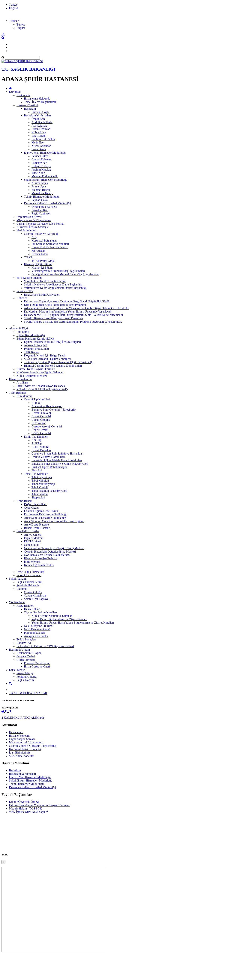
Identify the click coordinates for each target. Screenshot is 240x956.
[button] (14, 20)
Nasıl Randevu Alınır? (37, 629)
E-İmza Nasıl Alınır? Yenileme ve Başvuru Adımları (39, 805)
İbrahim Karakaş (41, 169)
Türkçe (13, 4)
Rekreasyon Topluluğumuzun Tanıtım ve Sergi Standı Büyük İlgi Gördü (67, 301)
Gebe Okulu (31, 507)
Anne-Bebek (24, 500)
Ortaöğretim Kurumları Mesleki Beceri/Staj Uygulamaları (65, 274)
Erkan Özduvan (41, 129)
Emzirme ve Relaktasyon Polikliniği (45, 514)
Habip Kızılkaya (41, 166)
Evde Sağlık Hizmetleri (30, 571)
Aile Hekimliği (40, 446)
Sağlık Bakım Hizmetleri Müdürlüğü (45, 179)
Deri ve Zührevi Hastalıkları (48, 456)
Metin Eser (38, 142)
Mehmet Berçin (41, 189)
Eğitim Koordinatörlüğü (30, 335)
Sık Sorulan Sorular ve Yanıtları (50, 243)
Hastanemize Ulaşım (28, 653)
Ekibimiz (21, 588)
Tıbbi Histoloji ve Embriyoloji (49, 490)
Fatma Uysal (39, 186)
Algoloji (36, 402)
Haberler (21, 298)
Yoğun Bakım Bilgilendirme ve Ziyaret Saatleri (59, 619)
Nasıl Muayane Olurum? (38, 626)
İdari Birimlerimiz (27, 230)
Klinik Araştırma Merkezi (31, 375)
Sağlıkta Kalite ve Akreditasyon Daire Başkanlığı (53, 284)
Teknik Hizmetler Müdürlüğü (41, 196)
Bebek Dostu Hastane (37, 527)
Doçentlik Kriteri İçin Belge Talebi (44, 355)
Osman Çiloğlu (41, 112)
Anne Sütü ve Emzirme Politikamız (45, 517)
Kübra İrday (39, 132)
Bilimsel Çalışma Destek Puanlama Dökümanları (53, 365)
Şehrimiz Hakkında (27, 585)
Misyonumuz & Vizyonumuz (33, 220)
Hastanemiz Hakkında (37, 98)
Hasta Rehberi (24, 605)
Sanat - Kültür (24, 291)
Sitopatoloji (38, 497)
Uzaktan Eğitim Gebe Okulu (41, 511)
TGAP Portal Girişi (43, 260)
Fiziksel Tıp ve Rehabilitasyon (50, 467)
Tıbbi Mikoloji (40, 480)
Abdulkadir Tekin (42, 122)
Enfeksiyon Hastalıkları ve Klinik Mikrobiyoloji (60, 463)
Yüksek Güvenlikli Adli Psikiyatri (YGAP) (42, 389)
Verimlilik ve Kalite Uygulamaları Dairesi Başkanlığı (55, 287)
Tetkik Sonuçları (26, 639)
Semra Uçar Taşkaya (36, 598)
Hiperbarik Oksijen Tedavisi (40, 558)
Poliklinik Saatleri (34, 632)
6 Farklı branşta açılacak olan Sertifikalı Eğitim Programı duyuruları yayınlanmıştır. (73, 321)
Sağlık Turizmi (17, 578)
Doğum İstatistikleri (35, 504)
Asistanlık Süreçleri (35, 345)
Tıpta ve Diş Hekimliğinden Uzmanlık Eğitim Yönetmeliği (58, 362)
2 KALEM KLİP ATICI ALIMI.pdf (23, 717)
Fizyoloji (37, 470)
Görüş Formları (25, 659)
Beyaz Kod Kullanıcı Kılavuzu (50, 247)
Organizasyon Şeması (29, 216)
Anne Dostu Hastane (36, 524)
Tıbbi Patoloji (40, 494)
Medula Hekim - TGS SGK (25, 808)
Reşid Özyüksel (41, 213)
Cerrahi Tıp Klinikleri (37, 399)
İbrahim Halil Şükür (43, 139)
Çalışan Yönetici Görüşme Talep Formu (40, 223)
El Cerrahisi (39, 423)
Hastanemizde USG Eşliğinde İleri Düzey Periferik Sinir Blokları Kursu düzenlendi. (74, 314)
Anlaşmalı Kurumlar (36, 636)
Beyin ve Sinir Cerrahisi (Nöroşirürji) (54, 409)
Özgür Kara (39, 118)
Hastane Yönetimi (27, 105)
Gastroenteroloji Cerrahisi (47, 426)
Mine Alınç (38, 172)
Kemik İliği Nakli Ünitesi (39, 565)
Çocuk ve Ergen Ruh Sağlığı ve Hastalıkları (57, 453)
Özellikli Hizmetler (27, 531)
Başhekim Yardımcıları (37, 115)
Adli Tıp (37, 443)
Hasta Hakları (32, 609)
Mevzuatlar (38, 250)
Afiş (34, 237)
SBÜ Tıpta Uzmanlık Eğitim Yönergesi (47, 358)
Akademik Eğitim (19, 328)
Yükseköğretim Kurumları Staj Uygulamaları (58, 271)
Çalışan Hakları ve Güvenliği (41, 233)
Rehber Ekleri (40, 254)
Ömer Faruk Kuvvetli (44, 206)
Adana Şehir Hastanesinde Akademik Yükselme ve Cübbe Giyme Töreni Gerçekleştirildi (76, 308)
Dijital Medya (17, 669)
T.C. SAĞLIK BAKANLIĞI (28, 69)
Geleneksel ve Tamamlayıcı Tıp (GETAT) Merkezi (54, 548)
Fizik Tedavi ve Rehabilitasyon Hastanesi (40, 385)
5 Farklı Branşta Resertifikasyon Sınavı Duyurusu (53, 318)
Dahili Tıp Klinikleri (36, 436)
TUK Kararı (31, 352)
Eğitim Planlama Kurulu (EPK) (35, 338)
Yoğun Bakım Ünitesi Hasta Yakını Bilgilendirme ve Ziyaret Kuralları (73, 622)
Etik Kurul (22, 331)
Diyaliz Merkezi (33, 538)
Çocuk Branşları (41, 450)
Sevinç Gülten (40, 156)
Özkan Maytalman (35, 595)
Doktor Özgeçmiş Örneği (24, 801)
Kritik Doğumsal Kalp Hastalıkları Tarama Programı (55, 304)
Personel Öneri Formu (37, 663)
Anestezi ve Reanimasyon (47, 406)
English (13, 8)
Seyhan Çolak (40, 200)
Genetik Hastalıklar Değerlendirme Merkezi (50, 551)
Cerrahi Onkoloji (42, 413)
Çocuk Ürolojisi (41, 419)
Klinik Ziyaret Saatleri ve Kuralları (52, 615)
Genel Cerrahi (40, 429)
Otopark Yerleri (25, 656)
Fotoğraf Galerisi (26, 676)
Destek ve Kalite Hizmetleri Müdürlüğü (47, 203)
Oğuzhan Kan (40, 210)
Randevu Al (23, 642)
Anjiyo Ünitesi (32, 534)
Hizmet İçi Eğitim (42, 267)
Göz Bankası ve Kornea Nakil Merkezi (47, 555)
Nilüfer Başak (40, 183)
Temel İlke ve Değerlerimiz (40, 101)
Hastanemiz (23, 95)
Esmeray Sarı (39, 162)
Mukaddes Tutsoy (42, 193)
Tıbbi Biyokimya (42, 477)
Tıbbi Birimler (17, 392)
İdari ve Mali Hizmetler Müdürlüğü (45, 152)
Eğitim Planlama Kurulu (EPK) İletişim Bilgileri (52, 342)
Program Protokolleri (36, 348)
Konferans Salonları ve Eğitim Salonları (40, 372)
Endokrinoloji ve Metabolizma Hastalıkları (57, 460)
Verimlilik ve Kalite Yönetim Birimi (45, 281)
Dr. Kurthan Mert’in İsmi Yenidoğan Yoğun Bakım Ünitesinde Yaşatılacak (67, 311)
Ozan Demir (39, 149)
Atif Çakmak (39, 125)
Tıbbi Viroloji (40, 487)
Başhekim (30, 108)
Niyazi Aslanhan (41, 145)
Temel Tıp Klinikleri (36, 473)
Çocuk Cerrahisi (41, 416)
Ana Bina (22, 382)
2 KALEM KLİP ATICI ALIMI (28, 693)
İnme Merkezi (32, 561)
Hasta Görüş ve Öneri (37, 666)
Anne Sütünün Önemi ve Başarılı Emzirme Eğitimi (54, 521)
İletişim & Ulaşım (19, 649)
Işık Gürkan (39, 135)
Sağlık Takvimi (25, 680)
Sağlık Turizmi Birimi (29, 582)
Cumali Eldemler (42, 159)
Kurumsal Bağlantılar (44, 240)
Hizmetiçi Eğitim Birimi (38, 264)
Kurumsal (15, 91)
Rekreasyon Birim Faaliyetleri (41, 294)
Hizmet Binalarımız (20, 379)
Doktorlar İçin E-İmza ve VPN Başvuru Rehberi (45, 646)
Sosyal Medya (24, 673)
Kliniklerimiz (24, 396)
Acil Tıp (36, 440)
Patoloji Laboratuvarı (28, 575)
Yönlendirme (17, 602)
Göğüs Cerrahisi (41, 433)
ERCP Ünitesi (32, 541)
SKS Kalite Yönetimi (29, 277)
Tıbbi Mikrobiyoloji (43, 484)
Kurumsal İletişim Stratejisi (32, 227)
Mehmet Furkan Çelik (45, 176)
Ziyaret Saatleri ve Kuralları (40, 612)
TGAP (28, 257)
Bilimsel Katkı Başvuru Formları (35, 369)
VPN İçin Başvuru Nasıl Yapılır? (28, 811)
